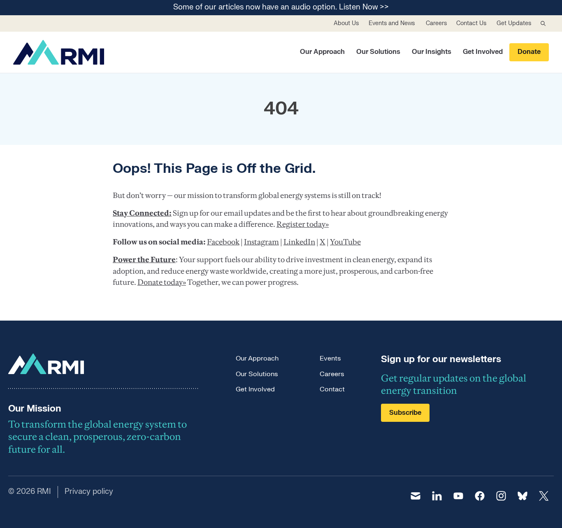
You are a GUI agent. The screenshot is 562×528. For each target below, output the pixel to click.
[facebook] (480, 496)
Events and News (392, 23)
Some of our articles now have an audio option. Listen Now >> (281, 7)
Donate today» (161, 282)
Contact (332, 389)
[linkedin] (437, 496)
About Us (346, 23)
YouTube (345, 242)
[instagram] (501, 496)
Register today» (302, 224)
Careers (436, 23)
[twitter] (544, 496)
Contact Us (471, 23)
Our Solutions (378, 52)
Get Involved (483, 52)
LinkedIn (299, 242)
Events (330, 358)
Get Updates (514, 23)
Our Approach (322, 52)
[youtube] (458, 496)
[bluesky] (522, 496)
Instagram (261, 242)
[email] (415, 496)
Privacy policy (89, 491)
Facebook (223, 242)
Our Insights (431, 52)
